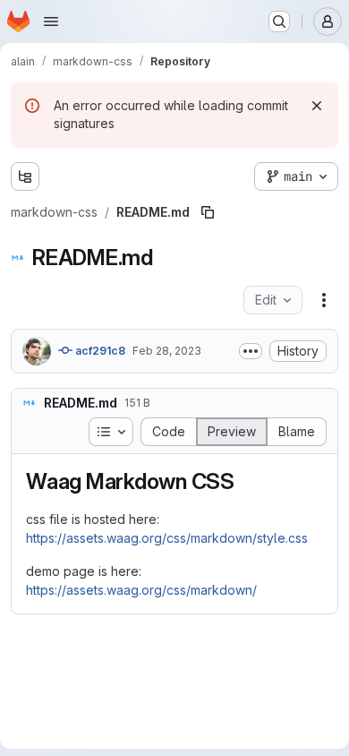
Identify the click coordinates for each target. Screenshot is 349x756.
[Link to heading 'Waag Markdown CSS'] (246, 481)
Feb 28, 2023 (166, 350)
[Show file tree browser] (25, 176)
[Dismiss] (317, 105)
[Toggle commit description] (250, 351)
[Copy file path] (207, 212)
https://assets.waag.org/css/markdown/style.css (167, 538)
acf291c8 (98, 350)
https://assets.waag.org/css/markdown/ (141, 589)
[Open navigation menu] (51, 21)
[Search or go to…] (279, 21)
